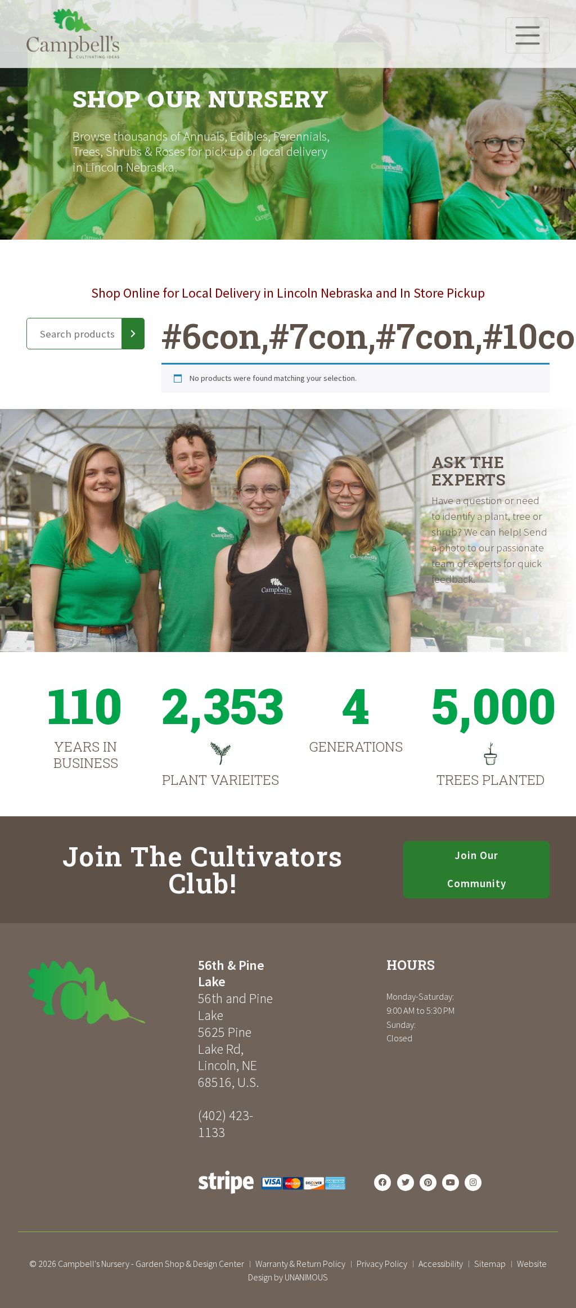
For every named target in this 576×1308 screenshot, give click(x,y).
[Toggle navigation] (528, 35)
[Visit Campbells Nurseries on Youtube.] (450, 1182)
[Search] (133, 333)
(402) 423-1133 (225, 1124)
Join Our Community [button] (476, 869)
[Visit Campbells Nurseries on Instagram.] (473, 1182)
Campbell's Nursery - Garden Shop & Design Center (151, 1263)
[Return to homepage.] (108, 992)
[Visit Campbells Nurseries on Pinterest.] (428, 1182)
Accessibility (440, 1263)
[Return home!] (72, 55)
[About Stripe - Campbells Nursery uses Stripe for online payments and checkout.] (272, 1197)
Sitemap (490, 1263)
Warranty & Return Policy (300, 1263)
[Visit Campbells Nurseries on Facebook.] (382, 1182)
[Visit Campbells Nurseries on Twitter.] (405, 1182)
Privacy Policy (382, 1263)
